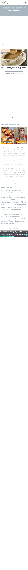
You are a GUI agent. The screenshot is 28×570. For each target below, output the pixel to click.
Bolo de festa (9, 197)
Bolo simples (19, 197)
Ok (26, 234)
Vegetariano (22, 221)
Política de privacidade (8, 236)
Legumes (13, 207)
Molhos (9, 212)
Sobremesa (15, 216)
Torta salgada (4, 221)
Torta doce (18, 219)
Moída (13, 212)
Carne (12, 200)
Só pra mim (11, 219)
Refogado (3, 216)
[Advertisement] (14, 28)
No (1, 236)
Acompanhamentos (16, 190)
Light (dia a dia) (20, 207)
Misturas (4, 212)
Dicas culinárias (9, 205)
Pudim (12, 214)
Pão (15, 214)
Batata (21, 195)
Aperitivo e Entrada (10, 193)
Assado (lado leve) (14, 195)
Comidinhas (15, 202)
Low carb (4, 209)
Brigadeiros (7, 200)
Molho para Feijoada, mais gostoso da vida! (13, 68)
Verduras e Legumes (7, 223)
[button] (2, 2)
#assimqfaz (5, 190)
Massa (8, 209)
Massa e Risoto (16, 210)
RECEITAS (19, 214)
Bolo (3, 197)
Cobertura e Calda (20, 200)
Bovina (2, 200)
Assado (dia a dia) (5, 195)
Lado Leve (5, 207)
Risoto (8, 216)
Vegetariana (14, 221)
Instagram (20, 204)
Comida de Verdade (6, 202)
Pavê (16, 212)
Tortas (24, 219)
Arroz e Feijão (19, 192)
